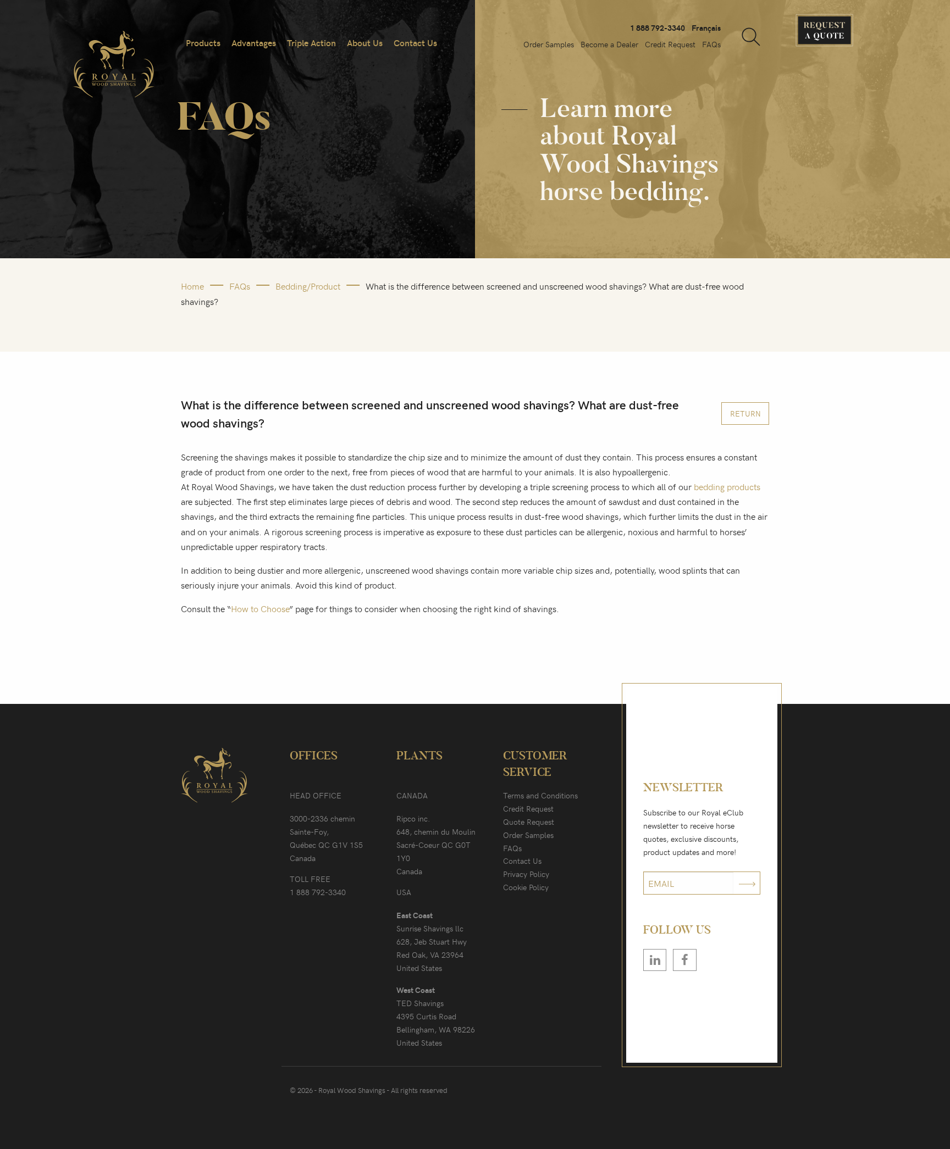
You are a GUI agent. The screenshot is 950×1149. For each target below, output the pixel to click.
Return (745, 413)
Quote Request (528, 822)
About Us (365, 42)
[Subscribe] (746, 883)
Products (203, 42)
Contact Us (415, 42)
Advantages (253, 42)
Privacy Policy (526, 874)
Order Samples (548, 44)
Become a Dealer (609, 44)
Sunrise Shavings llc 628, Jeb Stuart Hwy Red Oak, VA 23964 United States (431, 941)
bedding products (727, 486)
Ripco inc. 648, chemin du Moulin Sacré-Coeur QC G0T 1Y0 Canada (436, 844)
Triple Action (311, 42)
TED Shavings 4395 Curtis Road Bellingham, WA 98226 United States (435, 1016)
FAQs (711, 44)
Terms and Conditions (540, 795)
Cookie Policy (526, 887)
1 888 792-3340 (657, 28)
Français (706, 28)
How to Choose (260, 608)
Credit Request (670, 44)
